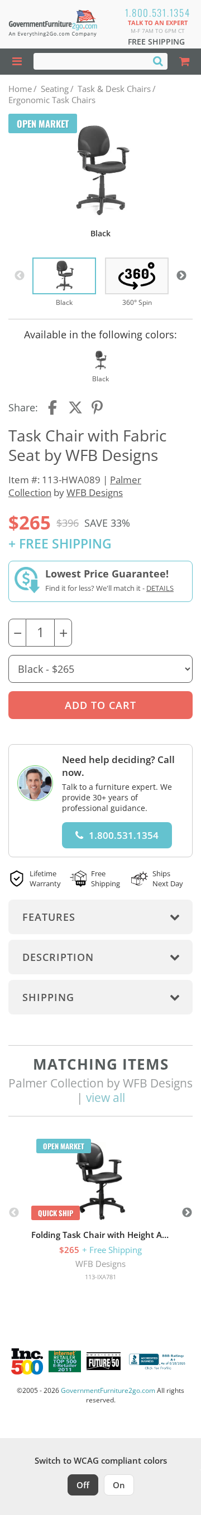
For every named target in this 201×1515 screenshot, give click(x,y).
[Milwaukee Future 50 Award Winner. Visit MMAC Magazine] (104, 1361)
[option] (64, 282)
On (119, 1484)
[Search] (158, 60)
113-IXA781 (100, 1277)
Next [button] (181, 275)
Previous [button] (19, 275)
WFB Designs (94, 492)
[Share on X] (75, 407)
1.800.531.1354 (157, 13)
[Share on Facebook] (53, 407)
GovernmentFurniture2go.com (108, 1390)
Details (160, 588)
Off (82, 1484)
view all (105, 1097)
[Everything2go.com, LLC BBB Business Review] (158, 1361)
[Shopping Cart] (184, 61)
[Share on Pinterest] (98, 407)
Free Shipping (156, 41)
